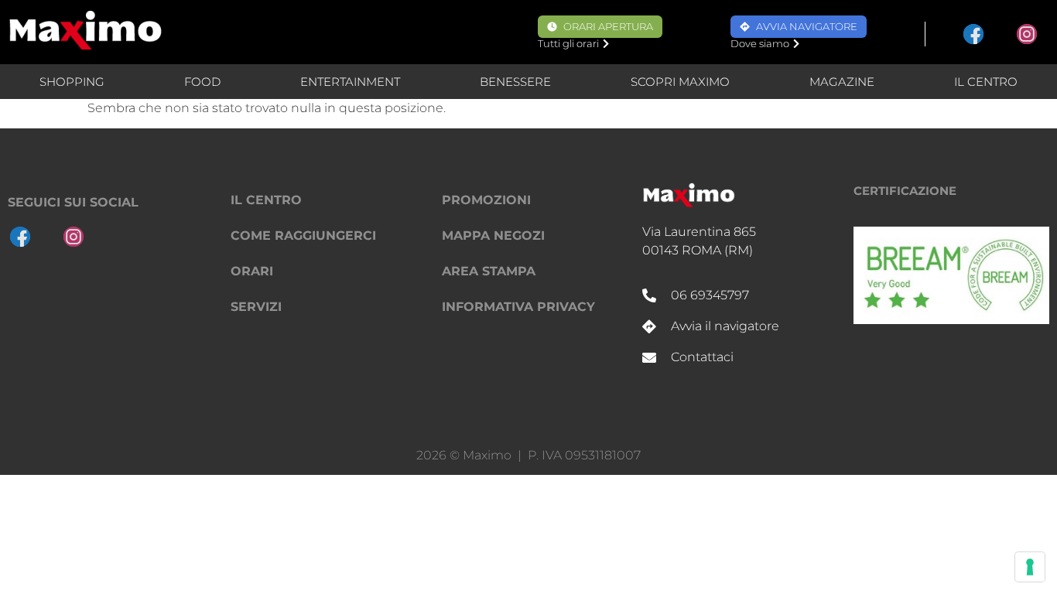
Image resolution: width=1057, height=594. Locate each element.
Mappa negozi (493, 235)
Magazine (841, 81)
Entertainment (350, 81)
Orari (252, 271)
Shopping (71, 81)
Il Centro (986, 81)
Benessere (515, 81)
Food (202, 81)
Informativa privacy (518, 306)
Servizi (256, 306)
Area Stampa (488, 271)
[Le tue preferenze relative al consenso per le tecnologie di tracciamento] (1030, 567)
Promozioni (486, 200)
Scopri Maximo (680, 81)
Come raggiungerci (303, 235)
